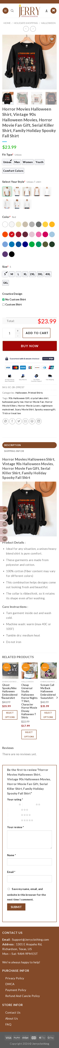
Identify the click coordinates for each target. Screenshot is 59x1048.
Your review (15, 827)
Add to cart (37, 333)
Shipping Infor (14, 451)
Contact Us (13, 1012)
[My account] (46, 10)
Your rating (15, 799)
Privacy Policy (14, 978)
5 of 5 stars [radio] (14, 820)
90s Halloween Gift (19, 398)
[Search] (12, 10)
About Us (11, 1018)
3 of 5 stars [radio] (14, 809)
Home (7, 23)
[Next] (52, 62)
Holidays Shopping (26, 23)
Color (6, 216)
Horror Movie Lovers (29, 405)
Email (11, 872)
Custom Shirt (13, 304)
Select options (10, 715)
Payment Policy (15, 990)
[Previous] (7, 62)
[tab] (29, 445)
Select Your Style (13, 181)
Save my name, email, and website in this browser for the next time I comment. (26, 894)
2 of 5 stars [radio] (29, 804)
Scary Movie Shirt (24, 409)
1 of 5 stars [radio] (12, 804)
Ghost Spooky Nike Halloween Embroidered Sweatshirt (9, 691)
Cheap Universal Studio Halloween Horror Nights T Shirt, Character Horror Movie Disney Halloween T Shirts (29, 701)
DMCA (10, 984)
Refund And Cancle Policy (22, 996)
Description (12, 445)
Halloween (48, 23)
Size (5, 266)
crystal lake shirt (39, 398)
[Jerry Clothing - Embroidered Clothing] (29, 11)
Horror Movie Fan (34, 401)
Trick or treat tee (11, 413)
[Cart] (53, 11)
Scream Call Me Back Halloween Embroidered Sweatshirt (48, 691)
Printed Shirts (35, 392)
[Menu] (5, 11)
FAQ (8, 1024)
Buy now (30, 346)
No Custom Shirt (15, 299)
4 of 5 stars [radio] (14, 815)
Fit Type (7, 154)
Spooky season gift (45, 409)
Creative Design (12, 293)
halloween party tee (12, 401)
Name (11, 855)
